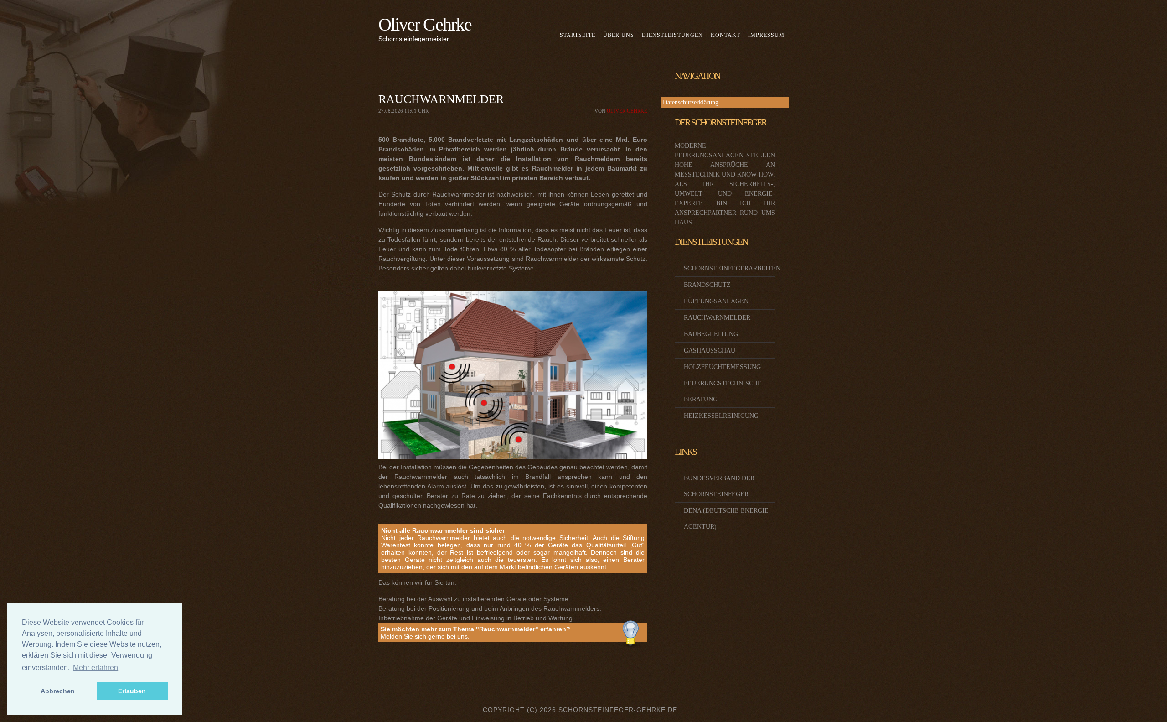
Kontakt (725, 35)
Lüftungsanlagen (716, 301)
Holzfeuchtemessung (722, 367)
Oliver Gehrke (424, 24)
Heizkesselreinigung (721, 415)
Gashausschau (709, 350)
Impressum (766, 35)
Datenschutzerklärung (690, 102)
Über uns (618, 35)
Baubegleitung (711, 334)
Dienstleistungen (672, 35)
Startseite (577, 35)
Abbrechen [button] (58, 691)
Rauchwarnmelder (717, 317)
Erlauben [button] (132, 691)
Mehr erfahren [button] (95, 667)
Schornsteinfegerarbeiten (732, 268)
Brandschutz (707, 284)
